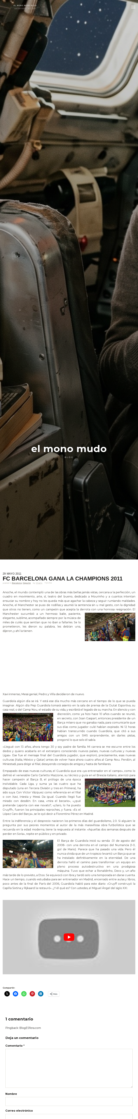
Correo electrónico (19, 1110)
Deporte (27, 583)
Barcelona (17, 583)
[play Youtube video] (69, 937)
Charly (39, 583)
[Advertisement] (69, 667)
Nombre (11, 1093)
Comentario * (15, 1045)
